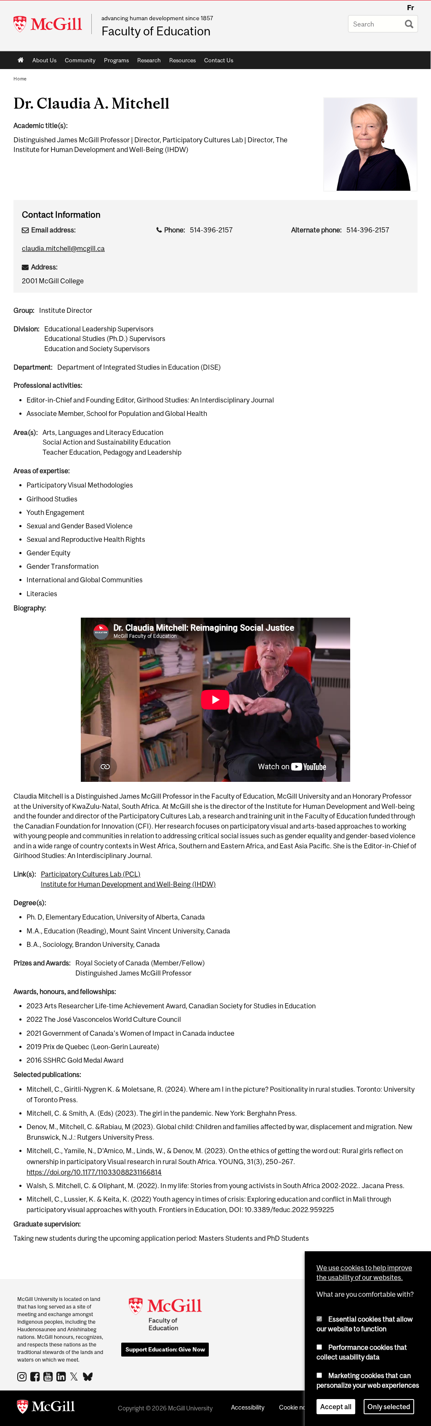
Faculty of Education (155, 31)
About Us (42, 62)
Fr (410, 7)
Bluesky (88, 1376)
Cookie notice (297, 1407)
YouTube (49, 1376)
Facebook (36, 1376)
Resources (180, 62)
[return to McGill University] (45, 1408)
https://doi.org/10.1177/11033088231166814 (94, 1172)
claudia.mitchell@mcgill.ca (63, 248)
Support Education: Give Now (165, 1349)
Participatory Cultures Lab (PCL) (91, 874)
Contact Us (218, 60)
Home (20, 60)
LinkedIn (62, 1376)
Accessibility (247, 1407)
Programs (114, 62)
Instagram (23, 1376)
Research (147, 62)
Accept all (335, 1406)
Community (78, 62)
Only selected (388, 1406)
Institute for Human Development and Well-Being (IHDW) (128, 884)
